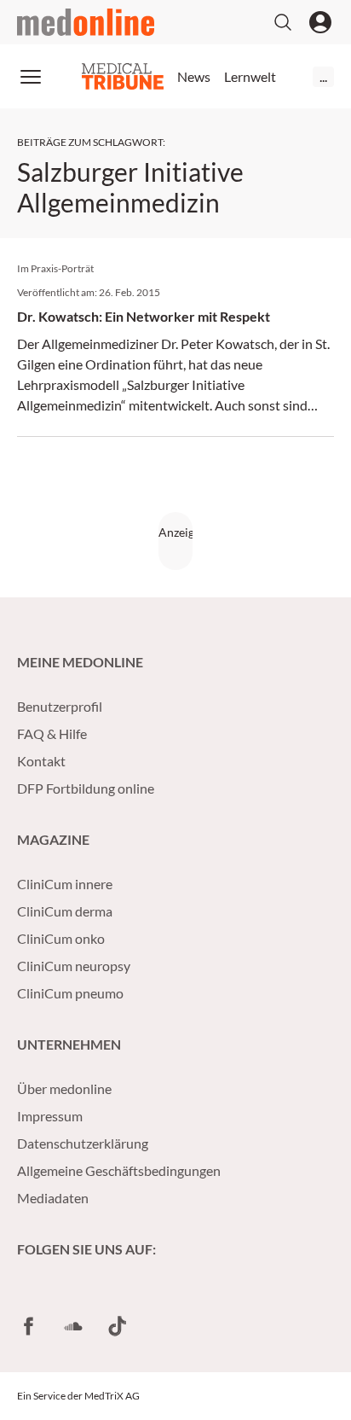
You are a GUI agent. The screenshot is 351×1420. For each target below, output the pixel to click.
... (323, 76)
